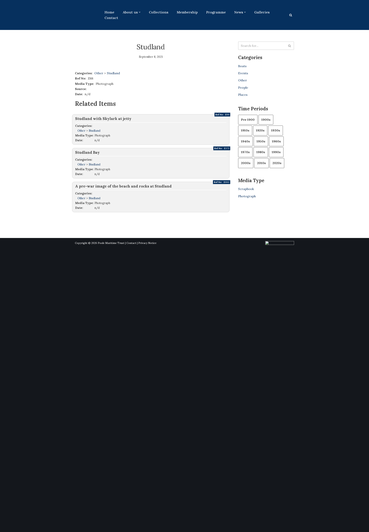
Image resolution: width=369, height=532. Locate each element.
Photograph (247, 196)
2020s (277, 163)
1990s (276, 152)
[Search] (290, 15)
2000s (245, 163)
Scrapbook (246, 189)
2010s (261, 163)
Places (243, 95)
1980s (260, 152)
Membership (187, 12)
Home (109, 12)
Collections (158, 12)
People (243, 87)
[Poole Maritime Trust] (86, 14)
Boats (242, 66)
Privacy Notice (147, 243)
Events (243, 73)
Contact (111, 18)
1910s (245, 130)
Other (98, 73)
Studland (113, 73)
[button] (139, 12)
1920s (260, 130)
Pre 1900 (248, 119)
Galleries (262, 12)
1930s (275, 130)
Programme (216, 12)
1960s (276, 141)
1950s (261, 141)
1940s (245, 141)
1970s (245, 152)
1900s (265, 119)
